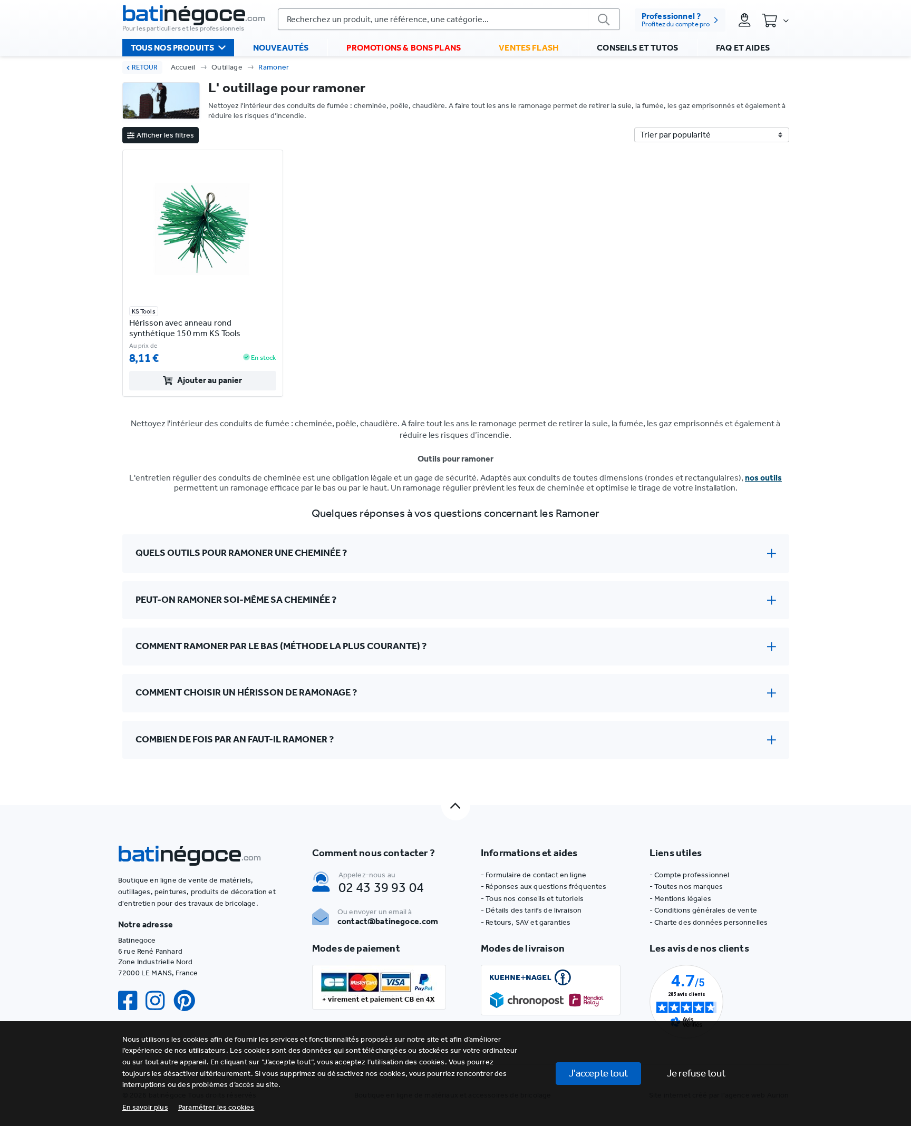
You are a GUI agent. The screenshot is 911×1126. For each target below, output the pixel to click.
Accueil (183, 67)
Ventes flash (529, 48)
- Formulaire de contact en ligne (533, 874)
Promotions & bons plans (403, 48)
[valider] (604, 19)
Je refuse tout (696, 1073)
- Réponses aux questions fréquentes (544, 886)
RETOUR (145, 67)
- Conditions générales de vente (703, 910)
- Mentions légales (680, 898)
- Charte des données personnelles (709, 922)
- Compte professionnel (690, 874)
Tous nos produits (173, 48)
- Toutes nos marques (686, 886)
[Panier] (775, 20)
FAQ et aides (743, 48)
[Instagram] (159, 1001)
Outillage (227, 67)
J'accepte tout (598, 1073)
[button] (216, 1107)
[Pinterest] (188, 1001)
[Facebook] (132, 1001)
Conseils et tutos (637, 48)
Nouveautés (281, 48)
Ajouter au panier (209, 380)
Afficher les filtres (165, 135)
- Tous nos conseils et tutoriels (532, 898)
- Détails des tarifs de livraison (531, 910)
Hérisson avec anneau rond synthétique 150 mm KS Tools (185, 328)
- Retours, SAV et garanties (525, 922)
